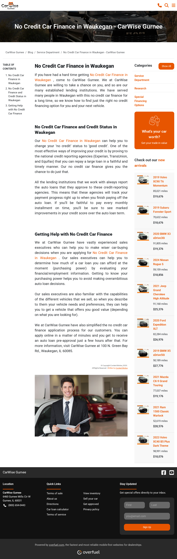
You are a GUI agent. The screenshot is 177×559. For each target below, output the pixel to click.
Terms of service (56, 514)
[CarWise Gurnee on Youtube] (170, 472)
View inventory (91, 493)
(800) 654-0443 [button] (16, 505)
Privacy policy (91, 509)
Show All (166, 66)
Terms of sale (55, 493)
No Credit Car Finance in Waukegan (16, 79)
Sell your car (90, 498)
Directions (53, 504)
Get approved (91, 504)
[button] (159, 5)
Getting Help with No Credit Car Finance (16, 109)
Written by (118, 368)
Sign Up (147, 527)
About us (52, 498)
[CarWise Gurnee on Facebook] (162, 472)
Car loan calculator (58, 509)
